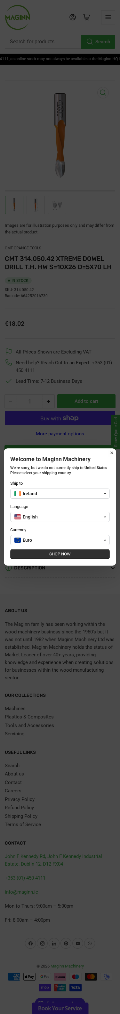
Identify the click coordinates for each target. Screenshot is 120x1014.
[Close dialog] (111, 453)
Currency (18, 529)
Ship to (16, 483)
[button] (60, 494)
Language (19, 506)
